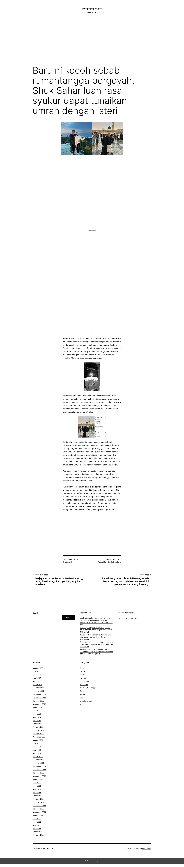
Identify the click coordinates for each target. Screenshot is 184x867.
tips (81, 698)
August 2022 (38, 815)
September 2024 (39, 737)
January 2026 (38, 691)
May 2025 (37, 717)
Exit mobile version (92, 861)
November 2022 (39, 806)
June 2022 (37, 822)
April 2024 (37, 753)
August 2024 (38, 740)
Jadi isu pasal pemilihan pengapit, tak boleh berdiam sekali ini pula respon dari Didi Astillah (96, 630)
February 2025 (38, 727)
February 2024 (39, 760)
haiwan (83, 678)
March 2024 (38, 756)
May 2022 (37, 825)
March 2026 (37, 685)
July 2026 (37, 671)
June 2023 (37, 786)
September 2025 (39, 704)
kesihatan (84, 685)
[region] (92, 40)
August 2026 (38, 668)
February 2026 (38, 688)
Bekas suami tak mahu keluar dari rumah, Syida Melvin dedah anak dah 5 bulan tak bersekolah (96, 644)
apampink (68, 562)
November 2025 (39, 698)
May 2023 (37, 789)
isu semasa (84, 681)
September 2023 (39, 776)
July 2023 (37, 783)
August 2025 (38, 707)
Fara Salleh (108, 562)
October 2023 (38, 773)
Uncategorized (86, 701)
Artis (119, 559)
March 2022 (37, 832)
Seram (82, 691)
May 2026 (37, 678)
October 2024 (38, 734)
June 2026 (37, 675)
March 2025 (37, 724)
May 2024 (37, 750)
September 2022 (39, 812)
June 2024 (37, 747)
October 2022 (38, 809)
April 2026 (37, 681)
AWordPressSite (92, 9)
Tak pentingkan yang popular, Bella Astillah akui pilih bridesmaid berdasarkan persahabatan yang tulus (96, 651)
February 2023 (38, 799)
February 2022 (38, 835)
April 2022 (37, 828)
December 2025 (39, 694)
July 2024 (37, 743)
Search (35, 613)
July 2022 (37, 819)
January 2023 (38, 802)
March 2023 (37, 796)
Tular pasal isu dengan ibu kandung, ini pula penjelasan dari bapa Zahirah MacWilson (95, 637)
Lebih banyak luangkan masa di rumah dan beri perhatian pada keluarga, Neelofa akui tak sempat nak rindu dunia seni (96, 621)
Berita (82, 671)
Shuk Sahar (117, 562)
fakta (82, 675)
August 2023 (38, 779)
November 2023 (39, 770)
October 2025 (38, 701)
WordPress (146, 848)
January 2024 (38, 763)
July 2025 (37, 711)
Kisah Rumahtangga (88, 688)
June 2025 (37, 714)
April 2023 (37, 792)
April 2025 (37, 721)
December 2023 (39, 766)
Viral (81, 704)
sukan (82, 694)
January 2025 (38, 730)
